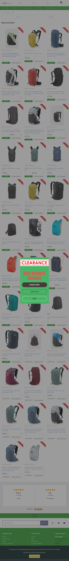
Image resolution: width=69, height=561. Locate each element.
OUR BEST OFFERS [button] (34, 285)
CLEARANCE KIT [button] (34, 291)
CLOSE (34, 298)
